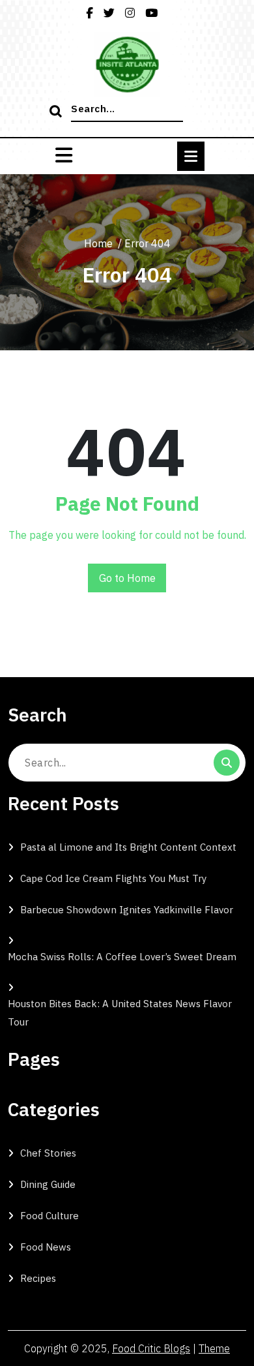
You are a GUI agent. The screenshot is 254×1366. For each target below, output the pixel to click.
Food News (45, 1247)
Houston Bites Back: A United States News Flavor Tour (120, 1012)
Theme (214, 1348)
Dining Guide (48, 1184)
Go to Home (127, 577)
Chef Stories (48, 1153)
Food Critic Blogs (151, 1348)
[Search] (57, 112)
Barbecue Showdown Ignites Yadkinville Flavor (126, 909)
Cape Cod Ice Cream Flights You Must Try (113, 878)
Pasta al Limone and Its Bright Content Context (128, 847)
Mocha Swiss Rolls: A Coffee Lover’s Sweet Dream (122, 956)
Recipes (38, 1278)
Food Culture (49, 1215)
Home (98, 243)
